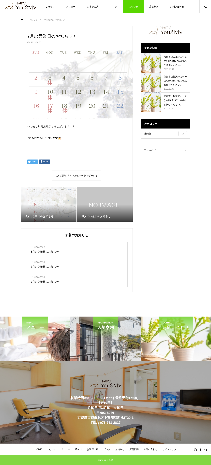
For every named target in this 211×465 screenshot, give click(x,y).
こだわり (50, 6)
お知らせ (133, 6)
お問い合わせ (177, 6)
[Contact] (205, 449)
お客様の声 (93, 6)
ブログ (113, 6)
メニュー (70, 6)
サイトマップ (169, 449)
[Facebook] (200, 449)
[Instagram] (195, 449)
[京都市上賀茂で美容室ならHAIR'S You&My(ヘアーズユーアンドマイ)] (20, 7)
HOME (38, 449)
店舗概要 (154, 6)
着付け (78, 449)
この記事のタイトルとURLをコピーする (76, 175)
